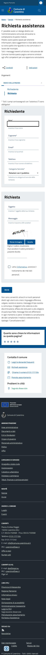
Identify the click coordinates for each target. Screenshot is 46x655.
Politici (4, 446)
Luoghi (4, 510)
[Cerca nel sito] (38, 10)
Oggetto (11, 206)
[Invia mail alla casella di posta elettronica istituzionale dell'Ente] (19, 543)
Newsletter (6, 633)
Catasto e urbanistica (10, 471)
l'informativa (22, 266)
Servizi (10, 19)
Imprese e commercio (10, 475)
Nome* (10, 120)
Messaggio (12, 218)
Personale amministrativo (11, 442)
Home (3, 19)
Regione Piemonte (9, 3)
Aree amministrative (9, 427)
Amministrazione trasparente (13, 606)
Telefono (11, 159)
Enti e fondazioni (8, 435)
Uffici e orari (6, 550)
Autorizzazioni (7, 467)
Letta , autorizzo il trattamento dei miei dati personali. (24, 267)
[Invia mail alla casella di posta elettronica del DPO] (13, 568)
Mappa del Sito (33, 645)
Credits (14, 645)
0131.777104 (15, 536)
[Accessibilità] (6, 649)
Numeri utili (6, 554)
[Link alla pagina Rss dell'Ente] (2, 630)
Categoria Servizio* (17, 169)
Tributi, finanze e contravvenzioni (14, 479)
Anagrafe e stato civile (10, 464)
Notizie (4, 493)
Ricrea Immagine (16, 242)
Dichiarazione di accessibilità (12, 602)
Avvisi (3, 496)
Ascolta (30, 242)
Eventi (4, 514)
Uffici (3, 450)
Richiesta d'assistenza (10, 617)
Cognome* (12, 135)
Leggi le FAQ (6, 608)
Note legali (5, 598)
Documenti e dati (8, 431)
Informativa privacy (9, 594)
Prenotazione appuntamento (13, 614)
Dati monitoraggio (8, 642)
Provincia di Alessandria (11, 587)
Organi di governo (8, 439)
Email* (11, 147)
